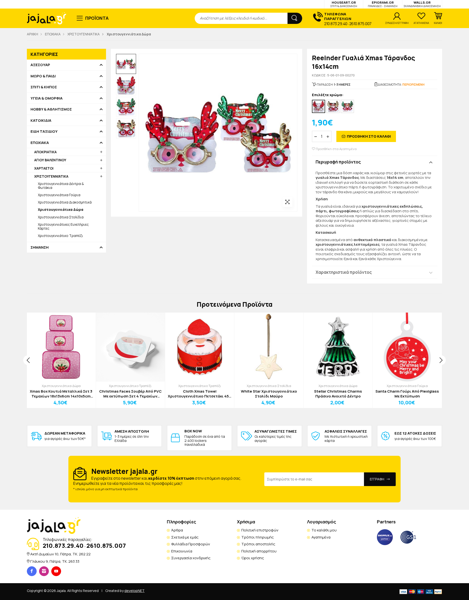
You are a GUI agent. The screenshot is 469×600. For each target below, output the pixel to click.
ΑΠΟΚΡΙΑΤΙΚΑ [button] (45, 152)
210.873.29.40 (335, 23)
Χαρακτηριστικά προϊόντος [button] (344, 272)
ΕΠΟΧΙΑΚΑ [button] (40, 142)
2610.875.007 (360, 23)
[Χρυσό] (333, 106)
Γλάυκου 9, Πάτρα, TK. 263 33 (54, 561)
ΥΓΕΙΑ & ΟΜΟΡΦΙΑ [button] (47, 98)
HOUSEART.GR (343, 4)
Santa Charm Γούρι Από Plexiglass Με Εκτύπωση (407, 393)
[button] (438, 18)
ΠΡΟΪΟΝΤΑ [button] (97, 18)
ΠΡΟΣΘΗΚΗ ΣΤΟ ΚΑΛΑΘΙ (369, 136)
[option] (126, 64)
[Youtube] (56, 571)
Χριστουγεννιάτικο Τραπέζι (60, 235)
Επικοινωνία (181, 551)
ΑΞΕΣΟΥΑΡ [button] (40, 64)
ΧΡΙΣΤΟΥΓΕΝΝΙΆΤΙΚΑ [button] (51, 176)
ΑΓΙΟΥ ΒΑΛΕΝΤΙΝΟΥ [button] (50, 160)
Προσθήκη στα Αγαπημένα (336, 149)
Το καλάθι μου (324, 530)
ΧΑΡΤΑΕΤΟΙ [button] (43, 168)
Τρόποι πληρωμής (257, 537)
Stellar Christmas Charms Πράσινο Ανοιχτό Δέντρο (338, 393)
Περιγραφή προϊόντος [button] (338, 162)
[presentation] (28, 360)
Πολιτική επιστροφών (259, 530)
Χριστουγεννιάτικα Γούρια (59, 195)
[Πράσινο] (347, 106)
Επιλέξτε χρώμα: (327, 95)
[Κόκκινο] (318, 106)
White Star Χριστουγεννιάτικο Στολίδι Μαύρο (269, 393)
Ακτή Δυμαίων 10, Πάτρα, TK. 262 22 (60, 554)
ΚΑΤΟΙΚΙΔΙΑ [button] (41, 120)
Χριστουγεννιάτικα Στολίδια (61, 217)
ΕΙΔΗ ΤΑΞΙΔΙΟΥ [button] (44, 131)
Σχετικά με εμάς (185, 537)
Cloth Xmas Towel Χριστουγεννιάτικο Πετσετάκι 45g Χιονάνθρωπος (199, 393)
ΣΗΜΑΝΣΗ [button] (40, 247)
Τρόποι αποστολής (258, 544)
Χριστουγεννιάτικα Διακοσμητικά (65, 202)
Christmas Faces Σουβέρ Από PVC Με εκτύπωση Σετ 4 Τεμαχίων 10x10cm (130, 393)
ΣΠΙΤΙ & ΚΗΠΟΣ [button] (44, 87)
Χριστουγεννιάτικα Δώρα (61, 386)
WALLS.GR (422, 4)
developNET (134, 590)
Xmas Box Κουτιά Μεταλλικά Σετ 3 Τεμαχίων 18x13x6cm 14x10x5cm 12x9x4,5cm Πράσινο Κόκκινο (61, 393)
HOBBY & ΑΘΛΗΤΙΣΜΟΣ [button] (51, 109)
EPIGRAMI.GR (382, 4)
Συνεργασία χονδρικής (191, 557)
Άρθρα (177, 530)
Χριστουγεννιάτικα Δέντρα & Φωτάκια (61, 185)
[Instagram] (44, 571)
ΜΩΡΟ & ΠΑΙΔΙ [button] (43, 76)
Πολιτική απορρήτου (259, 551)
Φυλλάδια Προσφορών (190, 544)
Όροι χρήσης (252, 557)
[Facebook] (32, 571)
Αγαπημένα (320, 537)
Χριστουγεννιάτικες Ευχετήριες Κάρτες (63, 226)
